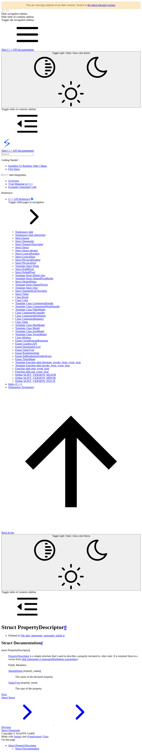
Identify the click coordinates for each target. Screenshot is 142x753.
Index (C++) (15, 384)
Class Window (23, 337)
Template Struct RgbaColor (30, 275)
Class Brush (21, 297)
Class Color (21, 300)
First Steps (14, 169)
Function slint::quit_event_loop (32, 368)
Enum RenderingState (27, 353)
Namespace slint (24, 231)
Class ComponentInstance (29, 318)
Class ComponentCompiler (30, 312)
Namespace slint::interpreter (30, 235)
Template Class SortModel (29, 331)
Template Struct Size (26, 287)
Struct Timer (22, 294)
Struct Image (22, 238)
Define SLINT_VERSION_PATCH (35, 381)
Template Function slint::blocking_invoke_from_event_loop (48, 362)
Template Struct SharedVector (31, 284)
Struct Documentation (27, 748)
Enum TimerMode (25, 359)
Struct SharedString (26, 281)
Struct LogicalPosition (27, 253)
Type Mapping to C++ (20, 183)
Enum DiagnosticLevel (28, 346)
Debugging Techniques (21, 387)
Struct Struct (22, 247)
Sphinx (18, 736)
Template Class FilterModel (30, 309)
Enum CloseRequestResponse (31, 340)
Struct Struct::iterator (26, 250)
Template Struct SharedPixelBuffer (34, 278)
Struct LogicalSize (25, 256)
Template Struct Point (27, 266)
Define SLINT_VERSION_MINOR (35, 377)
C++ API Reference (19, 199)
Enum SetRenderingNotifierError (33, 356)
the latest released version (101, 5)
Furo (45, 736)
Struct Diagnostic (24, 241)
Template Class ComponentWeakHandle (37, 306)
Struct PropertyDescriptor (29, 244)
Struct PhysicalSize (25, 262)
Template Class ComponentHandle (34, 303)
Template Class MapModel (30, 325)
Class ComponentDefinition (30, 315)
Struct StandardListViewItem (31, 290)
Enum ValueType (24, 349)
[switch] (32, 199)
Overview (13, 180)
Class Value (21, 321)
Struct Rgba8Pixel (25, 272)
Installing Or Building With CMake (27, 165)
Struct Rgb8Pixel (24, 269)
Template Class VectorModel (31, 334)
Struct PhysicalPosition (27, 259)
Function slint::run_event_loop (32, 371)
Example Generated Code (22, 187)
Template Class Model (27, 328)
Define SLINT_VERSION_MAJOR (35, 374)
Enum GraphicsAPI (26, 343)
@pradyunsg (34, 736)
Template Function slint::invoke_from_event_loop (42, 365)
